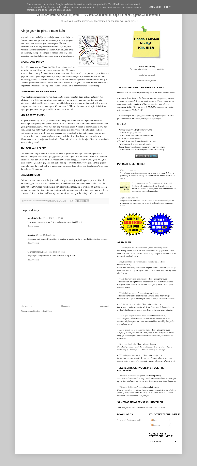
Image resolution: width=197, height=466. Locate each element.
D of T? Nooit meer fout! (130, 419)
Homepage (65, 306)
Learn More (155, 7)
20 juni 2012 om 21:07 (45, 234)
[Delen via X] (82, 200)
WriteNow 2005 (145, 129)
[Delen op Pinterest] (87, 200)
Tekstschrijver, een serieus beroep (133, 247)
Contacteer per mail (147, 74)
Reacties (156, 425)
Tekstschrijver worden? (128, 293)
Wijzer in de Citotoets (129, 197)
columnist (137, 146)
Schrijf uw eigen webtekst (130, 304)
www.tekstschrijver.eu (146, 80)
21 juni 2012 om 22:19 (55, 251)
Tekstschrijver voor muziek (130, 355)
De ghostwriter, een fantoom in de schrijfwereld (138, 261)
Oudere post (104, 306)
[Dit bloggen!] (79, 200)
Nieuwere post (26, 306)
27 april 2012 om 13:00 (53, 218)
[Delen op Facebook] (85, 200)
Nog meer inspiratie (127, 344)
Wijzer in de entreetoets (129, 170)
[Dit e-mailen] (76, 200)
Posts (155, 420)
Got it (167, 7)
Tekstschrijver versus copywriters (133, 278)
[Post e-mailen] (72, 200)
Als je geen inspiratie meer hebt (132, 315)
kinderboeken (135, 138)
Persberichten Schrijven (155, 407)
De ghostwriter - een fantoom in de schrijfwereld (152, 183)
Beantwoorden (33, 226)
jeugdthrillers (135, 132)
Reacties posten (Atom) (42, 310)
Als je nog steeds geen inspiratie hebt (134, 329)
